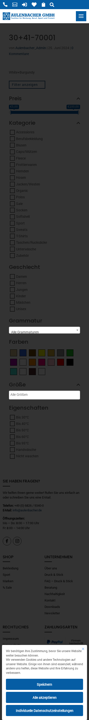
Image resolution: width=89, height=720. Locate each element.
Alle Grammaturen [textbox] (25, 332)
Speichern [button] (44, 684)
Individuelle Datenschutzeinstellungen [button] (44, 710)
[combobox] (44, 330)
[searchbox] (28, 394)
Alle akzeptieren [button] (45, 697)
